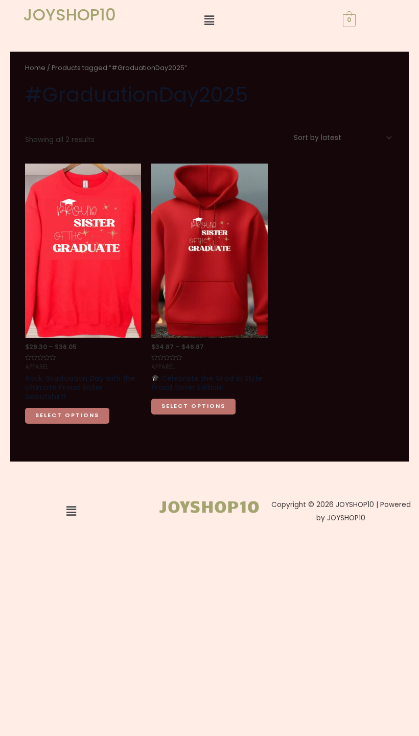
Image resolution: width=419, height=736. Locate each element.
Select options (67, 415)
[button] (209, 20)
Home (35, 67)
